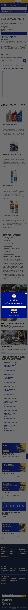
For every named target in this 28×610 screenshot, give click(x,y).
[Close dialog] (26, 293)
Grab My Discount (14, 309)
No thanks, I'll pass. (14, 312)
